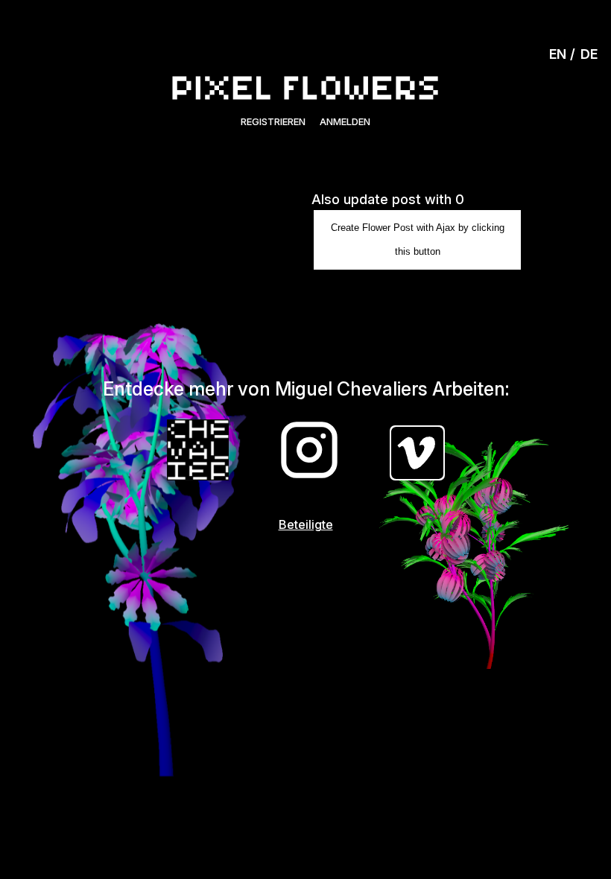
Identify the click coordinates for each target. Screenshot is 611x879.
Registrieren (273, 121)
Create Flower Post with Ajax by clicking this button (417, 239)
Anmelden (345, 121)
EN (557, 54)
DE (589, 54)
